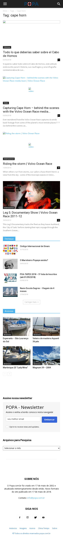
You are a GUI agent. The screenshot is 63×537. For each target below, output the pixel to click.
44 (58, 220)
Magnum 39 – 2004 (42, 367)
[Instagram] (27, 518)
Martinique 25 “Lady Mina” (15, 367)
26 (58, 168)
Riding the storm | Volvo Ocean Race (27, 163)
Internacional (9, 159)
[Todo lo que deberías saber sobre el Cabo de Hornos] (31, 34)
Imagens (23, 528)
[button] (59, 4)
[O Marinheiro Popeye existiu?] (10, 264)
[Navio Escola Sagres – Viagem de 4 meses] (10, 292)
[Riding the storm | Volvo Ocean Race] (31, 146)
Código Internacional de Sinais (35, 246)
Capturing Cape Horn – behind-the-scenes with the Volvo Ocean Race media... (31, 109)
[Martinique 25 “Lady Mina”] (16, 355)
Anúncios (7, 335)
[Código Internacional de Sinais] (10, 250)
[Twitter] (35, 518)
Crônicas (7, 47)
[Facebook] (20, 518)
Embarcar (49, 419)
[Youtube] (43, 518)
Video (6, 103)
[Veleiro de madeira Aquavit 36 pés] (46, 326)
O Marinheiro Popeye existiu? (34, 260)
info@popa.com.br (36, 497)
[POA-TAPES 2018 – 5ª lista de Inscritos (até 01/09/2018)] (10, 278)
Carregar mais (30, 302)
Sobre (54, 528)
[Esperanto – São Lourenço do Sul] (16, 326)
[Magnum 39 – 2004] (46, 355)
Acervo (32, 528)
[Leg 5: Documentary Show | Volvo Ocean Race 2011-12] (31, 195)
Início (5, 11)
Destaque (9, 239)
